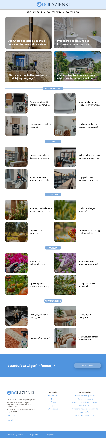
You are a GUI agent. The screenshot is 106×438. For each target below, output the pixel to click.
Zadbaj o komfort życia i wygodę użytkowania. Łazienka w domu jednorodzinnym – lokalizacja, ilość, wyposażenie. (76, 77)
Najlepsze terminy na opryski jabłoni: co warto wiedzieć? (88, 285)
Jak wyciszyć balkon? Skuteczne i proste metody (39, 156)
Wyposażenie (58, 12)
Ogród (36, 12)
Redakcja (11, 415)
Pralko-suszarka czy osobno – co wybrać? (88, 125)
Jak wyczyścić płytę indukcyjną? (39, 315)
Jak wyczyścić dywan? (40, 338)
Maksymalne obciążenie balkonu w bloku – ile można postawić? (89, 156)
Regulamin (50, 435)
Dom (29, 12)
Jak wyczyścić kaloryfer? (84, 315)
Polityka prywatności (15, 435)
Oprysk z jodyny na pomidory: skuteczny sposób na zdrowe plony (39, 285)
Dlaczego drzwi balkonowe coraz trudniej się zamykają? (28, 77)
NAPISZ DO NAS (87, 365)
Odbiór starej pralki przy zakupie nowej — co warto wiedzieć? (40, 103)
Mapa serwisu (35, 435)
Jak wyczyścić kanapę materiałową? (88, 338)
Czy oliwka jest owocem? (36, 231)
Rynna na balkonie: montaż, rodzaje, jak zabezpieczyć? (39, 178)
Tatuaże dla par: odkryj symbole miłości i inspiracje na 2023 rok (89, 232)
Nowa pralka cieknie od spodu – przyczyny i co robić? (89, 103)
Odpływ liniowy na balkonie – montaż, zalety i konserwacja (87, 178)
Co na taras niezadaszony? (84, 415)
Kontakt (10, 420)
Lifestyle (45, 12)
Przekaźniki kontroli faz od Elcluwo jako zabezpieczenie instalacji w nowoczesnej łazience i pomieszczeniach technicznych (77, 42)
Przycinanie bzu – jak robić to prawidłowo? (88, 262)
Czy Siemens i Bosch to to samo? (40, 125)
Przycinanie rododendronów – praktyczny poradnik (39, 263)
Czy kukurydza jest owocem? (87, 209)
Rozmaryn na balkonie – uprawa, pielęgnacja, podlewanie (41, 209)
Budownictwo (72, 12)
